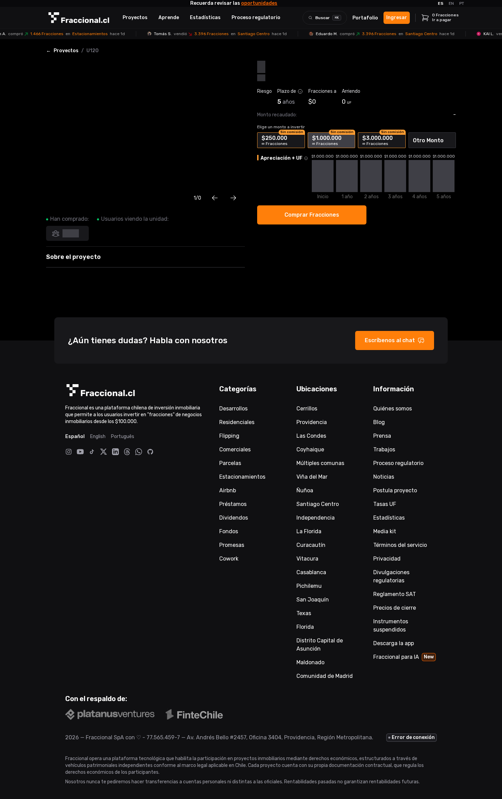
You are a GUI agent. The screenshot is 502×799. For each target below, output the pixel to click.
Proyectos (135, 17)
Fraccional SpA (105, 737)
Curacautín (310, 545)
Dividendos (233, 517)
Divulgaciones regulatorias (391, 576)
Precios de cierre (394, 608)
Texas (303, 613)
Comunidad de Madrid (324, 676)
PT (461, 3)
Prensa (382, 436)
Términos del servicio (400, 545)
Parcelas (230, 463)
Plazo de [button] (286, 91)
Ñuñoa (304, 490)
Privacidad (387, 558)
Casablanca (311, 572)
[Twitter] (103, 451)
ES (440, 3)
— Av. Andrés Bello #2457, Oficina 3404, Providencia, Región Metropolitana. (276, 737)
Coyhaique (310, 449)
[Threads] (127, 451)
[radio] (281, 140)
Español (75, 436)
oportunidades (259, 3)
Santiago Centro (317, 504)
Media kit (384, 531)
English (98, 436)
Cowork (228, 558)
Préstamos (233, 504)
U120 (92, 51)
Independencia (315, 517)
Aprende (168, 17)
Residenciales (236, 422)
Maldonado (310, 662)
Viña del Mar (311, 477)
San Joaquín (312, 599)
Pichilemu (309, 586)
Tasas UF (384, 504)
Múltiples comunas (320, 463)
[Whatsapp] (138, 451)
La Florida (308, 531)
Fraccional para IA (403, 657)
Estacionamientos (242, 477)
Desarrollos (233, 408)
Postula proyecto (395, 490)
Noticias (383, 477)
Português (122, 436)
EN (451, 3)
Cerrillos (306, 408)
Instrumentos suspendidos (390, 625)
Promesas (231, 545)
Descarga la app (393, 643)
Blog (379, 422)
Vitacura (307, 558)
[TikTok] (91, 451)
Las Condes (311, 436)
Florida (305, 627)
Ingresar (396, 17)
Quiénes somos (392, 408)
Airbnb (227, 490)
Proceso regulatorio (256, 17)
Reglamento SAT (394, 594)
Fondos (228, 531)
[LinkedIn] (115, 451)
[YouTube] (80, 451)
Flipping (229, 436)
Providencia (311, 422)
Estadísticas (205, 17)
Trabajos (384, 449)
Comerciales (235, 449)
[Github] (150, 451)
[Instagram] (68, 451)
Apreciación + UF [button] (282, 158)
